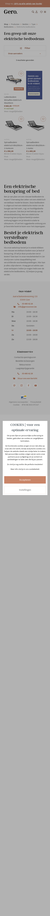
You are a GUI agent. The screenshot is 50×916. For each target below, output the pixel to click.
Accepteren (25, 479)
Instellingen (25, 489)
